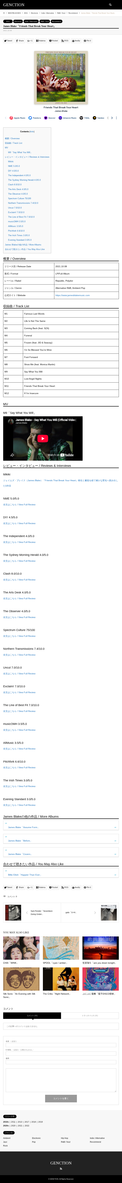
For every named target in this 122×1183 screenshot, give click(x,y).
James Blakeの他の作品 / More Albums (23, 245)
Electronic (18, 21)
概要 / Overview (12, 138)
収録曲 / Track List (13, 143)
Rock (5, 1146)
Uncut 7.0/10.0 (15, 208)
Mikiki (11, 161)
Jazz (5, 1142)
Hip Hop (64, 1138)
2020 (13, 1126)
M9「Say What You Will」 (20, 152)
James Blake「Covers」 (20, 854)
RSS (61, 1169)
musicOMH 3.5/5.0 (16, 221)
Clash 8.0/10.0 (14, 184)
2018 (33, 1122)
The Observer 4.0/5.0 (18, 194)
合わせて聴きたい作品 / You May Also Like (25, 249)
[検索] (110, 4)
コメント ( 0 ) (32, 1016)
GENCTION (61, 1163)
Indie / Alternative (31, 21)
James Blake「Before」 (20, 840)
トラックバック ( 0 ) (90, 1016)
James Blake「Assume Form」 (24, 827)
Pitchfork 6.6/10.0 (16, 231)
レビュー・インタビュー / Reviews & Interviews (27, 157)
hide (32, 132)
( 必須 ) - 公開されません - (20, 1050)
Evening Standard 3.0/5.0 (19, 240)
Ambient (6, 1138)
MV (6, 147)
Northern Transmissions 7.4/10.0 (23, 203)
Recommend (56, 21)
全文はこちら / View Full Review (19, 504)
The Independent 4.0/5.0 (19, 175)
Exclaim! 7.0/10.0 (16, 212)
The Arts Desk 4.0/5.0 (18, 189)
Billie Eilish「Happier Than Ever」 (25, 875)
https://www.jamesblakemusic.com (72, 295)
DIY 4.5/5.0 (13, 171)
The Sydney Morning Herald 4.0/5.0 (24, 180)
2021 (8, 21)
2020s (6, 1126)
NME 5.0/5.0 (14, 166)
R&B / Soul (45, 21)
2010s (6, 1122)
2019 (40, 1122)
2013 (20, 1122)
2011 (13, 1122)
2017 (27, 1122)
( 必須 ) (11, 1041)
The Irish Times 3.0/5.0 (19, 235)
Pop (34, 1142)
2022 (27, 1126)
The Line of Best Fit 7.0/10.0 (21, 217)
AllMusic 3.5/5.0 (15, 226)
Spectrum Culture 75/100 (19, 198)
